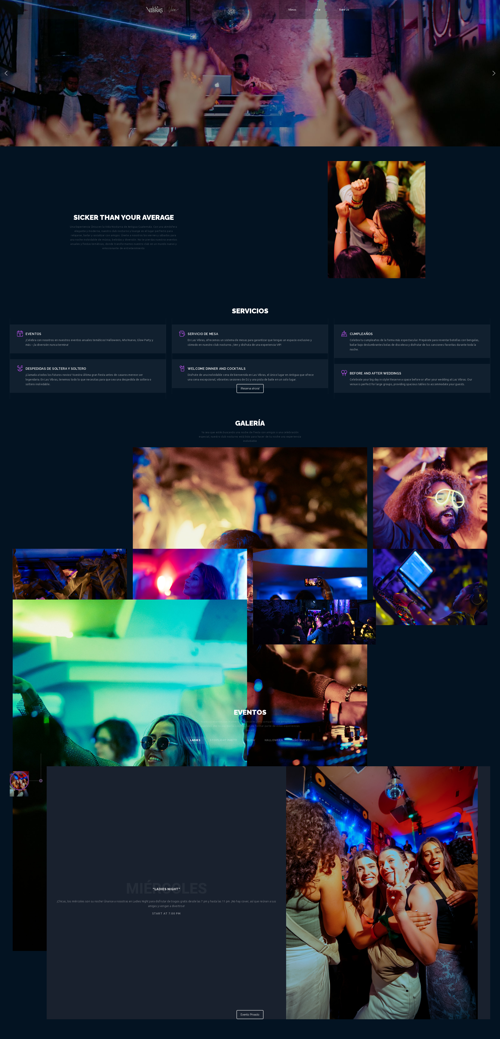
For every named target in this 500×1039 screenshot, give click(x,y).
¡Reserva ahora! (250, 388)
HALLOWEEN (274, 740)
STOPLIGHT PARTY (223, 740)
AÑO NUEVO (301, 740)
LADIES (195, 740)
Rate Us (344, 9)
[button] (6, 73)
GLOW (250, 740)
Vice (318, 9)
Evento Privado (250, 1014)
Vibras (292, 9)
